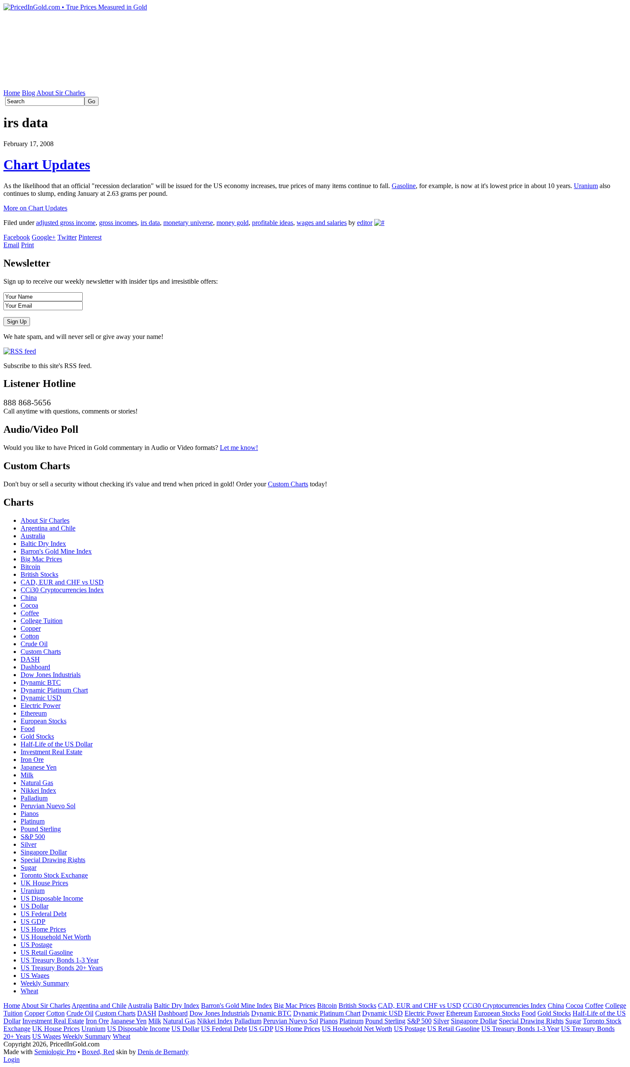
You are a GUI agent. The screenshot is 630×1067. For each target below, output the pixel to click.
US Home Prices (43, 929)
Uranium (586, 185)
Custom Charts (288, 484)
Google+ (44, 237)
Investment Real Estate (51, 751)
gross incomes (118, 222)
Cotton (30, 636)
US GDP (33, 921)
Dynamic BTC (41, 682)
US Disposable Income (52, 898)
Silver (28, 844)
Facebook (16, 237)
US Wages (35, 975)
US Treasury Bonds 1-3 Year (60, 960)
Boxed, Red (98, 1051)
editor (364, 222)
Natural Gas (37, 782)
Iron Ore (32, 759)
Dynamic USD (41, 697)
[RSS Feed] (19, 351)
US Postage (36, 944)
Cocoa (29, 605)
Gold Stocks (37, 736)
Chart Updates (46, 164)
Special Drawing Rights (53, 859)
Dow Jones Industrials (51, 674)
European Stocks (43, 721)
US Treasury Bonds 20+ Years (62, 967)
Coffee (30, 613)
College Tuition (42, 620)
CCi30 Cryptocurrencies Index (62, 589)
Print (27, 245)
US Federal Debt (43, 913)
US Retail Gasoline (47, 952)
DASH (30, 659)
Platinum (33, 821)
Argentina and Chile (48, 528)
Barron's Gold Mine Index (56, 551)
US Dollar (34, 906)
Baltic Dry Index (43, 543)
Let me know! (239, 447)
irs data (150, 222)
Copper (31, 628)
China (29, 597)
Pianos (30, 813)
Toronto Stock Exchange (54, 875)
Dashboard (35, 667)
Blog (28, 92)
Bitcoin (30, 566)
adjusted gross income (66, 222)
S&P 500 (33, 836)
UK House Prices (44, 883)
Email (11, 245)
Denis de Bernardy (163, 1051)
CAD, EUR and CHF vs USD (62, 582)
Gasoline (404, 185)
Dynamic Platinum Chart (54, 690)
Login (11, 1059)
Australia (33, 535)
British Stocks (39, 574)
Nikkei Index (38, 790)
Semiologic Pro (55, 1051)
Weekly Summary (45, 983)
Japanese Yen (39, 767)
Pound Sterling (41, 829)
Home (11, 92)
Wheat (29, 991)
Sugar (28, 867)
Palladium (34, 798)
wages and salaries (322, 222)
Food (28, 728)
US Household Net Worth (56, 937)
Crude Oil (34, 643)
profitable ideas (272, 222)
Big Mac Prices (41, 559)
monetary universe (188, 222)
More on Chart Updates (35, 208)
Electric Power (40, 705)
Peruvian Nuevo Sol (48, 805)
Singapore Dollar (44, 852)
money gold (232, 222)
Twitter (67, 237)
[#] (379, 222)
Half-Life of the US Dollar (57, 744)
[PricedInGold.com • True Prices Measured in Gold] (75, 7)
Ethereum (34, 713)
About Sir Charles (60, 92)
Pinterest (90, 237)
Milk (27, 775)
